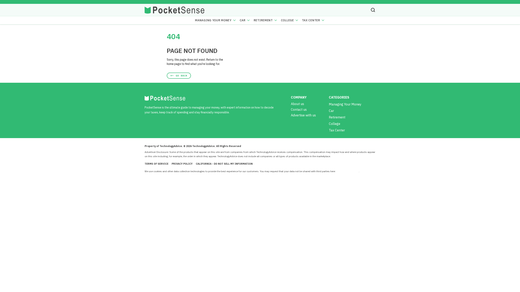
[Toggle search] (372, 10)
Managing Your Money (213, 20)
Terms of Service (156, 163)
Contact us (299, 109)
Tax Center (311, 20)
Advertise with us (303, 115)
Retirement (263, 20)
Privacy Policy (182, 163)
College (287, 20)
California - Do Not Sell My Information (224, 163)
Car (243, 20)
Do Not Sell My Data (347, 171)
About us (297, 103)
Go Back (181, 75)
